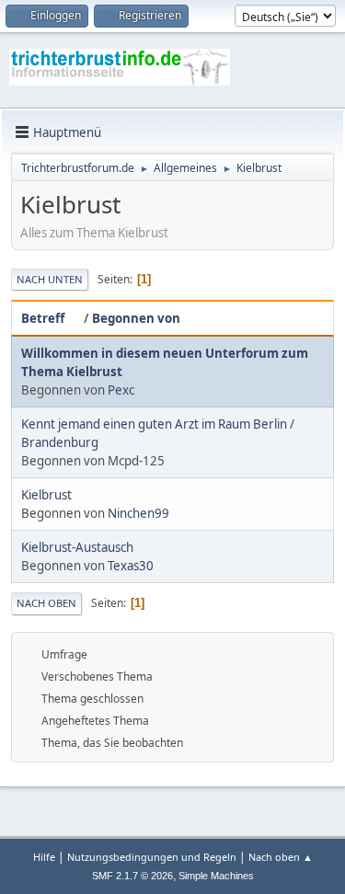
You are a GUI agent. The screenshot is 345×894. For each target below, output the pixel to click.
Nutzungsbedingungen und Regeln (151, 857)
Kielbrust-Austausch (77, 547)
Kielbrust (46, 495)
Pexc (121, 390)
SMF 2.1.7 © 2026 (132, 875)
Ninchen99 (138, 513)
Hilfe (44, 857)
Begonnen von (136, 318)
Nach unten (50, 279)
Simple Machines (216, 875)
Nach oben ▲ (280, 857)
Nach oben (46, 603)
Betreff (42, 318)
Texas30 (131, 565)
